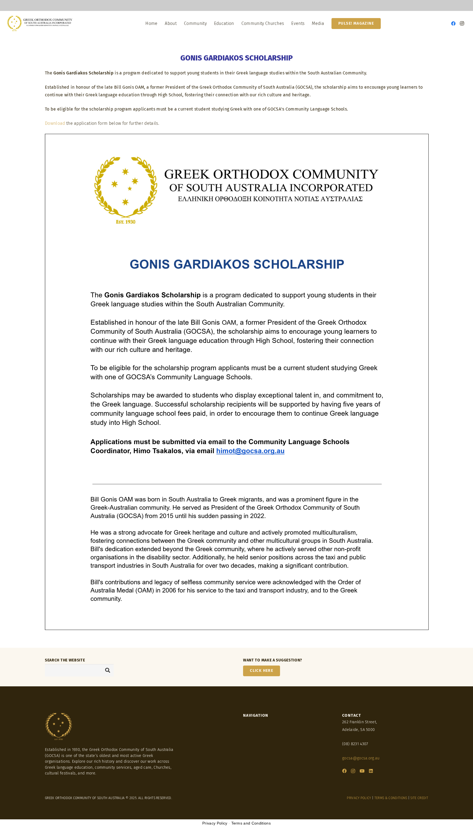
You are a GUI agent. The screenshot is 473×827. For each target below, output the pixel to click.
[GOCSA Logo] (40, 23)
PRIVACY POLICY (359, 798)
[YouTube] (362, 771)
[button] (179, 23)
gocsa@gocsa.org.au (361, 758)
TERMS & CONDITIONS (390, 798)
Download (55, 123)
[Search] (107, 670)
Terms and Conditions (251, 823)
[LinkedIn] (371, 771)
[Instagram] (462, 23)
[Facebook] (453, 23)
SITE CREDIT (419, 798)
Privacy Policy (214, 823)
